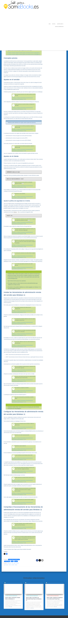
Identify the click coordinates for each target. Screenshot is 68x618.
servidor (12, 564)
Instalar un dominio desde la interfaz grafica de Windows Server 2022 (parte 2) (24, 54)
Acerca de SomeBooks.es (59, 26)
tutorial (16, 564)
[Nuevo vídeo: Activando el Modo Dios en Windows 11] (13, 588)
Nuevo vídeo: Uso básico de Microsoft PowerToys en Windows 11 (33, 599)
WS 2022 (16, 561)
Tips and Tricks (7, 561)
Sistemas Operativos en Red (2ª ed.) (14, 559)
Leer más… (11, 606)
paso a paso (6, 564)
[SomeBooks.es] (21, 25)
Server (10, 564)
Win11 (12, 561)
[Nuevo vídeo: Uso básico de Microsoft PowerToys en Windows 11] (34, 588)
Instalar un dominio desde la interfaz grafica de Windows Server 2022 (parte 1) (24, 52)
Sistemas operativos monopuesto (11, 595)
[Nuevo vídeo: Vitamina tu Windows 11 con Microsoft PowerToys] (54, 588)
